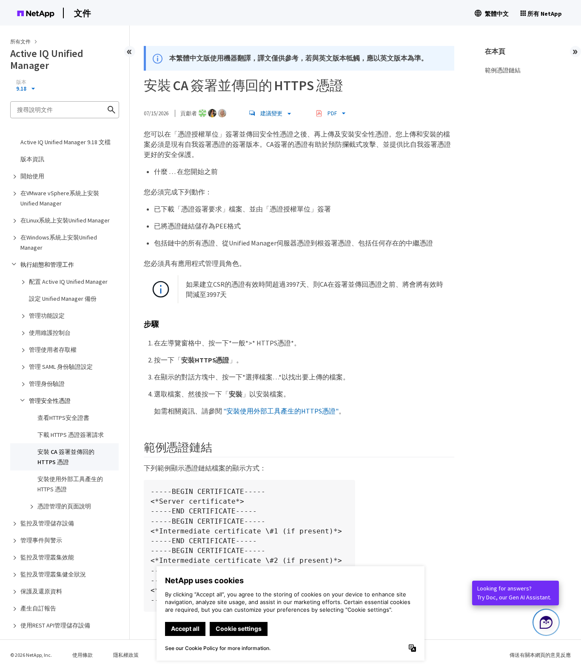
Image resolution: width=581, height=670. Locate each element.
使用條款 (82, 655)
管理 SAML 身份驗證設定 (61, 367)
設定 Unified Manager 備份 (63, 298)
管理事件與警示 (41, 540)
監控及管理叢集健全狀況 (53, 574)
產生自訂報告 (38, 608)
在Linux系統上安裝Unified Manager (65, 220)
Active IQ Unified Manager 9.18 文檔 (65, 142)
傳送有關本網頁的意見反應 (540, 655)
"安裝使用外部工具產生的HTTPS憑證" (281, 411)
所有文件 (20, 41)
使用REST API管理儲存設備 (55, 625)
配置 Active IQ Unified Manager (68, 281)
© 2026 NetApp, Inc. (31, 655)
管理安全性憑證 (50, 401)
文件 (82, 13)
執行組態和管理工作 (47, 264)
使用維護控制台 (50, 332)
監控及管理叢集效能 (47, 557)
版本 (21, 82)
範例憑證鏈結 (503, 70)
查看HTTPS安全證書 (63, 418)
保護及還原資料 (41, 591)
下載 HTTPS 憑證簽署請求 (70, 435)
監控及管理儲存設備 (47, 523)
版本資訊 (32, 159)
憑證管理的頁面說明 (64, 506)
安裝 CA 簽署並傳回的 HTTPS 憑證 (65, 457)
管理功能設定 (47, 315)
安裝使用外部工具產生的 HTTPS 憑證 (70, 484)
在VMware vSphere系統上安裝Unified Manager (59, 198)
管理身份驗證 (47, 384)
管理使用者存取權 (53, 350)
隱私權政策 (126, 655)
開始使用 (32, 176)
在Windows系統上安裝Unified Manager (58, 242)
